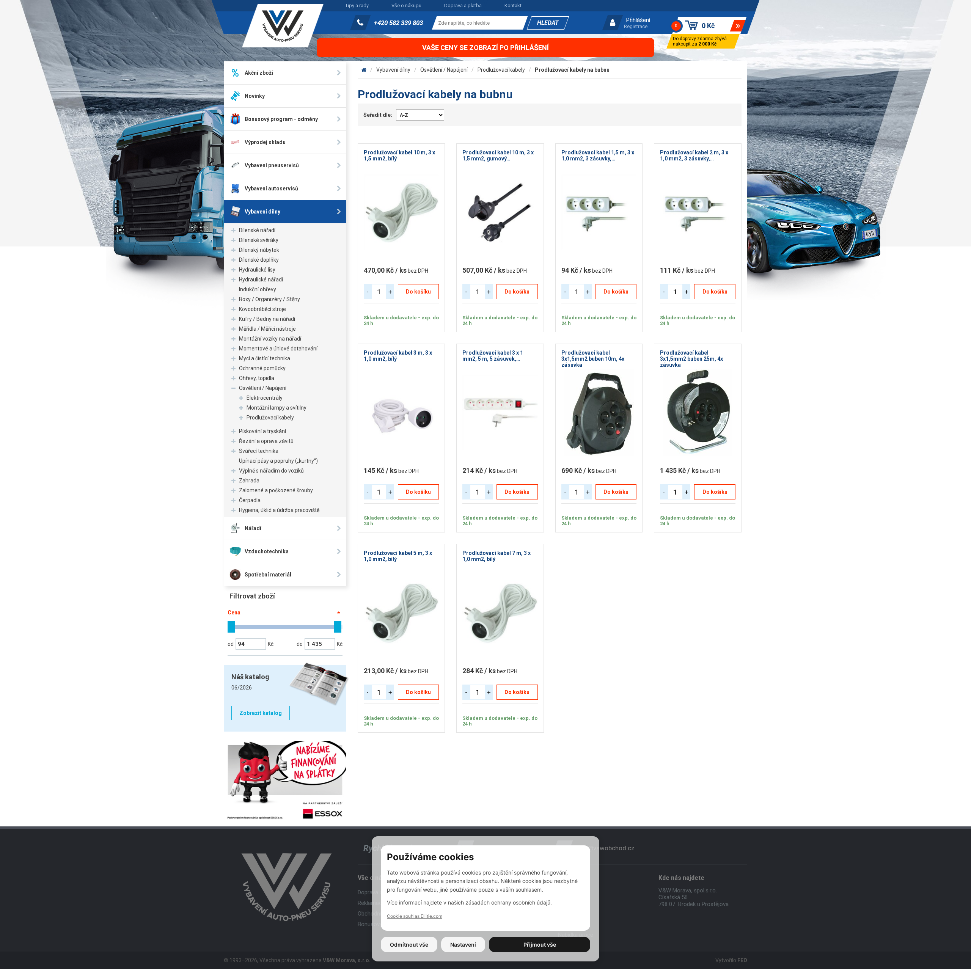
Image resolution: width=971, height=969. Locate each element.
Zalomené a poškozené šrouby (276, 490)
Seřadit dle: (377, 115)
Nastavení (463, 944)
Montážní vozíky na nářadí (270, 339)
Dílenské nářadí (257, 230)
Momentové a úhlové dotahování (278, 349)
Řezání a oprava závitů (266, 441)
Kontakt (513, 5)
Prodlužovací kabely (270, 418)
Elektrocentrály (265, 398)
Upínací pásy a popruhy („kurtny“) (278, 461)
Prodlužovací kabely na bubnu (572, 70)
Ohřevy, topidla (256, 378)
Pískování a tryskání (262, 431)
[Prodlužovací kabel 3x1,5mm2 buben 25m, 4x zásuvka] (697, 412)
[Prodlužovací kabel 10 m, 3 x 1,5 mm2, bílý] (401, 212)
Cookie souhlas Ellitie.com (414, 916)
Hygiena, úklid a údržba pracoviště (279, 510)
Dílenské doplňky (259, 260)
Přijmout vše (539, 944)
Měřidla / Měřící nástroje (267, 329)
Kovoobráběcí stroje (262, 309)
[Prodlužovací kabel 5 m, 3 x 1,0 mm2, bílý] (401, 612)
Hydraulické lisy (257, 270)
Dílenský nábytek (259, 250)
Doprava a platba (463, 5)
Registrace (635, 26)
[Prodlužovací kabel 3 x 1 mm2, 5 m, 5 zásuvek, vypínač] (500, 412)
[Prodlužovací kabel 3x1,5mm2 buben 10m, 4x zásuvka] (599, 412)
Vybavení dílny (393, 70)
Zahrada (249, 480)
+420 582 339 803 (398, 23)
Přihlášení (638, 20)
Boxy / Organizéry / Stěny (269, 299)
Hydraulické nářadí (261, 279)
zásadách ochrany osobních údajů (507, 902)
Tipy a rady (357, 5)
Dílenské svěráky (258, 240)
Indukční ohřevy (257, 289)
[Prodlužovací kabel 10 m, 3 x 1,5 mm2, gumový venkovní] (500, 212)
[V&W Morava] (364, 70)
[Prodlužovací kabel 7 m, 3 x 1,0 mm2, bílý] (500, 612)
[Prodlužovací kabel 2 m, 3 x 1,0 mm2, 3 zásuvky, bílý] (697, 212)
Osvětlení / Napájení (262, 388)
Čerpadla (250, 500)
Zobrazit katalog (260, 713)
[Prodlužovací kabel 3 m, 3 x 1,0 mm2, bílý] (401, 412)
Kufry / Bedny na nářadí (267, 319)
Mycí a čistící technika (264, 358)
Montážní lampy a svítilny (276, 408)
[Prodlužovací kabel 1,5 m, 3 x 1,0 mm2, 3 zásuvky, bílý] (599, 212)
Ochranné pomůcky (262, 368)
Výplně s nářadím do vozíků (271, 471)
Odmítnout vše (409, 944)
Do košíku (418, 292)
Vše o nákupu (406, 5)
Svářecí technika (258, 451)
